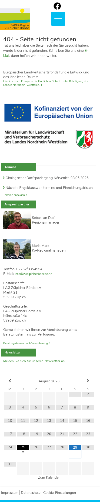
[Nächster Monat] (88, 381)
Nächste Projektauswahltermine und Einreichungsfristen (49, 187)
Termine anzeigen (14, 195)
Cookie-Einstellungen (59, 492)
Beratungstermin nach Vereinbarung (25, 343)
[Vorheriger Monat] (10, 381)
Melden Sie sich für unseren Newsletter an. (34, 361)
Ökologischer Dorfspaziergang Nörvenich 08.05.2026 (47, 178)
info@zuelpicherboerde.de (33, 274)
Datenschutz (31, 492)
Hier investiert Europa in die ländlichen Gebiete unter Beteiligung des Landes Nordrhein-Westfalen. (45, 83)
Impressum (9, 492)
